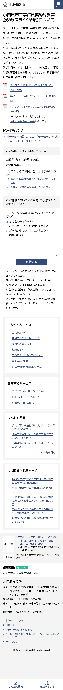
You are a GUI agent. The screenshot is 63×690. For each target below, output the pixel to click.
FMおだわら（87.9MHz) (26, 397)
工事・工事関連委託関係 (31, 544)
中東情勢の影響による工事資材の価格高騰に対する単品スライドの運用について (32, 138)
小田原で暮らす (36, 537)
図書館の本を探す (21, 344)
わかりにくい (17, 235)
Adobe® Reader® (22, 121)
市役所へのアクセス (15, 620)
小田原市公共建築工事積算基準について (33, 490)
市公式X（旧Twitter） (24, 402)
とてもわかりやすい (21, 221)
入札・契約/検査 (45, 541)
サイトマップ (12, 642)
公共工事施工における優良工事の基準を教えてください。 (32, 436)
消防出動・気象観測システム (27, 367)
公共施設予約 (19, 332)
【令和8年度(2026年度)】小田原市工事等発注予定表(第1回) (32, 481)
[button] (58, 4)
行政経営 (52, 537)
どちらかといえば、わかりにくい (28, 230)
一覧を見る (49, 452)
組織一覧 (10, 625)
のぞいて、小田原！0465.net (29, 391)
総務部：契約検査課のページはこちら (30, 187)
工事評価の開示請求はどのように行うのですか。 (32, 445)
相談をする (18, 349)
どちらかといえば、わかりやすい (28, 226)
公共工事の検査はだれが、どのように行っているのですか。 (33, 427)
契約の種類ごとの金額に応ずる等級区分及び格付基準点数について (32, 511)
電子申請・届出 (20, 361)
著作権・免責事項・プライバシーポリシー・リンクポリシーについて (32, 635)
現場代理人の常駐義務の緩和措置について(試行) (33, 520)
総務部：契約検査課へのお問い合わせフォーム (33, 181)
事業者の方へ (26, 541)
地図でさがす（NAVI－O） (26, 338)
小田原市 (14, 4)
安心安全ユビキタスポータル (27, 355)
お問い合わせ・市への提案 (19, 630)
